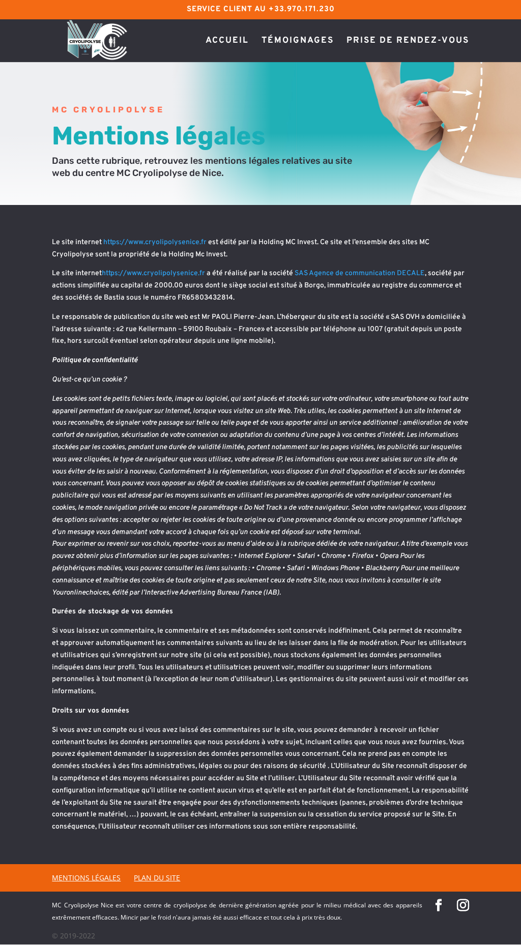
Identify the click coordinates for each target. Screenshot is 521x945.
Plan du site (157, 877)
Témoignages (298, 41)
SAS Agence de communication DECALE (360, 273)
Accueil (227, 41)
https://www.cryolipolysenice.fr (154, 242)
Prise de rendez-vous (407, 41)
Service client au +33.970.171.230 (261, 10)
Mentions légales (86, 877)
